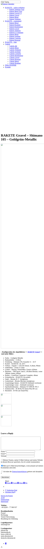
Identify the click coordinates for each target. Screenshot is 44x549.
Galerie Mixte (14, 48)
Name (3, 451)
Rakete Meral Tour (15, 11)
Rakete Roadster (15, 25)
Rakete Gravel (14, 15)
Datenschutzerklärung (19, 471)
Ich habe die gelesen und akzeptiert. (22, 472)
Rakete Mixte (13, 17)
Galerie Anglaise (15, 52)
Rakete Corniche (15, 38)
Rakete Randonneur (16, 27)
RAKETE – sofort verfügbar (15, 8)
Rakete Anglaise (14, 36)
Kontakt (8, 67)
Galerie (7, 44)
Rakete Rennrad (14, 40)
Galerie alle (13, 46)
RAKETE (31, 352)
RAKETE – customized (13, 21)
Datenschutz (5, 499)
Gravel (37, 352)
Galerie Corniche (15, 54)
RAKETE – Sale (11, 42)
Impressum (4, 501)
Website (3, 456)
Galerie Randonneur (16, 55)
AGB (3, 498)
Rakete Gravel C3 (15, 13)
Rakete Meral (13, 23)
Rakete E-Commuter (16, 32)
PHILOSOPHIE (10, 65)
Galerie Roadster (15, 63)
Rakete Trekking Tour (16, 9)
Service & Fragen (7, 496)
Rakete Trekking (15, 19)
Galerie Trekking (15, 50)
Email (3, 454)
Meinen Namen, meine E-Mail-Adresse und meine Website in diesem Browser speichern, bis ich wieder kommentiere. (22, 461)
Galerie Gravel (14, 57)
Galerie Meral (14, 61)
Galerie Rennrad (15, 59)
